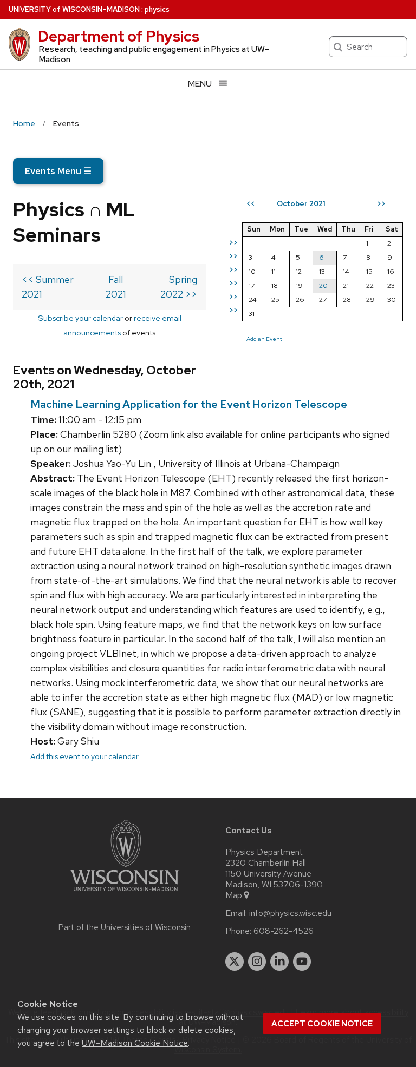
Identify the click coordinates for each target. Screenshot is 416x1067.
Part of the (124, 927)
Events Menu (58, 171)
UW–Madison (74, 9)
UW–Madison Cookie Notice (135, 1043)
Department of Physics (118, 36)
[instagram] (257, 961)
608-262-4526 (283, 931)
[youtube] (302, 961)
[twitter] (234, 961)
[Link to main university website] (124, 893)
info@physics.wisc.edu (290, 913)
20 (323, 285)
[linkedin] (279, 961)
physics (157, 9)
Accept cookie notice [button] (322, 1023)
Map (233, 895)
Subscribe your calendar (80, 318)
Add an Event (264, 339)
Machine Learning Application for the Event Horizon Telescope (188, 404)
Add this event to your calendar (84, 756)
